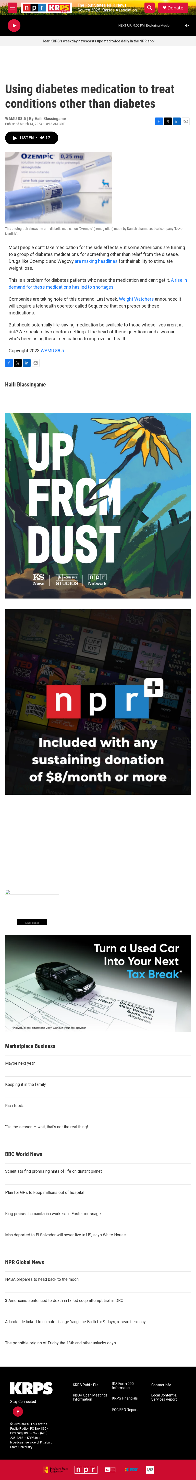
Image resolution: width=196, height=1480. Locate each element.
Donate (175, 7)
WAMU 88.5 (52, 350)
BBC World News (23, 1154)
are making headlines (96, 261)
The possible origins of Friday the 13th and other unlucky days (60, 1343)
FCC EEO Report (125, 1410)
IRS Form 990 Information (123, 1386)
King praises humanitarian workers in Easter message (53, 1213)
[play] (14, 26)
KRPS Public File (86, 1385)
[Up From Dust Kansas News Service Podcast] (98, 505)
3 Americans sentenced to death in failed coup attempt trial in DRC (64, 1300)
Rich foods (14, 1105)
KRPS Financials (125, 1398)
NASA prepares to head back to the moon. (42, 1279)
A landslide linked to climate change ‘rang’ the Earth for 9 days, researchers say (75, 1321)
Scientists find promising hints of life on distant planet (53, 1171)
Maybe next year (20, 1063)
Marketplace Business (30, 1046)
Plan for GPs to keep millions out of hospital (44, 1192)
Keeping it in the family (25, 1084)
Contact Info (161, 1385)
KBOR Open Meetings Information (90, 1397)
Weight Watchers (136, 299)
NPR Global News (24, 1262)
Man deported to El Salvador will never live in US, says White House (65, 1234)
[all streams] (188, 25)
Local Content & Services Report (164, 1397)
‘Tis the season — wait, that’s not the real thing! (46, 1126)
